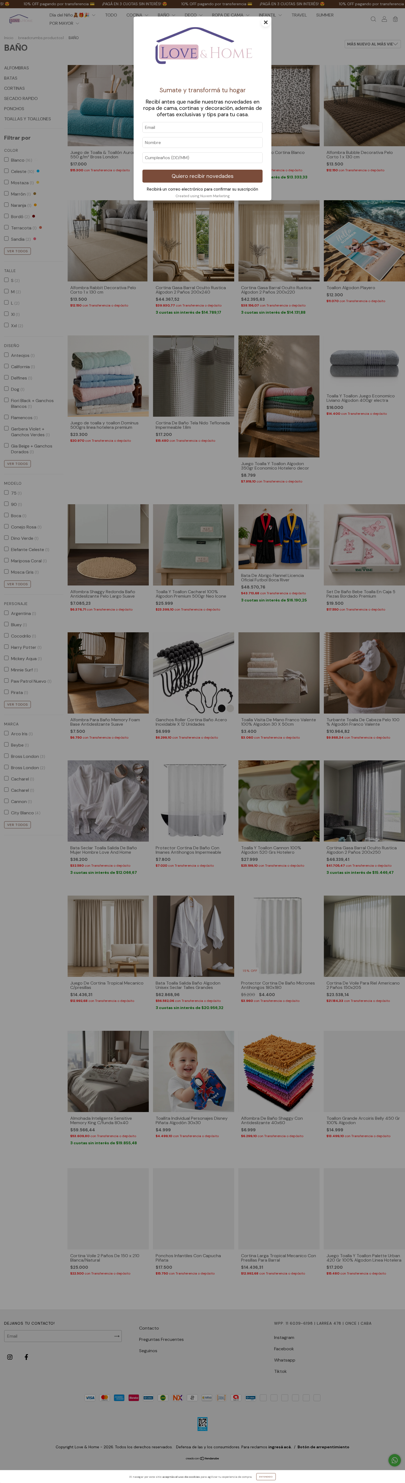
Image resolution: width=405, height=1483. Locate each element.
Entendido (266, 1476)
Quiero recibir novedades (203, 176)
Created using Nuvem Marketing (202, 196)
